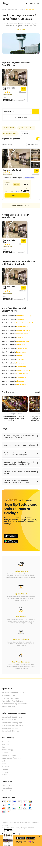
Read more (21, 29)
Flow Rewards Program (11, 698)
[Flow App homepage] (6, 3)
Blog (3, 747)
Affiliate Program (8, 695)
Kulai (21, 9)
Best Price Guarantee (10, 791)
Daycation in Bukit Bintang (12, 717)
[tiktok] (19, 834)
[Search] (35, 111)
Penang (5, 772)
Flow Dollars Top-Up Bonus (12, 701)
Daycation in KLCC (9, 720)
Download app (7, 750)
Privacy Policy (7, 785)
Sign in (32, 3)
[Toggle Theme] (26, 3)
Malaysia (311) (12, 9)
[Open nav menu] (38, 3)
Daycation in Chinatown (11, 731)
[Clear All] (30, 112)
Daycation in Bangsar (10, 728)
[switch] (38, 138)
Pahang (5, 769)
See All (37, 392)
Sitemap (5, 753)
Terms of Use (7, 788)
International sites (9, 755)
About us (5, 741)
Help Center (6, 744)
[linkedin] (14, 834)
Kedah (4, 775)
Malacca (5, 766)
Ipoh (3, 761)
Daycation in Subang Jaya (12, 723)
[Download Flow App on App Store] (11, 536)
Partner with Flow (8, 707)
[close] (39, 836)
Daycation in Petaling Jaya (12, 725)
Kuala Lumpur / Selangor (11, 758)
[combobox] (17, 111)
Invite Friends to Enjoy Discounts (14, 704)
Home (4, 9)
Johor (4, 764)
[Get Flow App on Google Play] (11, 541)
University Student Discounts (13, 693)
